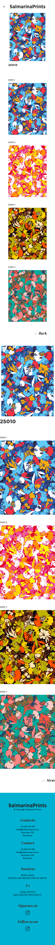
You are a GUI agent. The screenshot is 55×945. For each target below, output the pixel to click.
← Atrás (48, 780)
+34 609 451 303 (27, 827)
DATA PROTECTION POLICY (27, 895)
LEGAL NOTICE (27, 892)
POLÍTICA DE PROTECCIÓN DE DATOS (27, 878)
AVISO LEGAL (27, 875)
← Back (40, 333)
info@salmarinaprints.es (27, 830)
